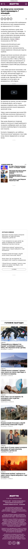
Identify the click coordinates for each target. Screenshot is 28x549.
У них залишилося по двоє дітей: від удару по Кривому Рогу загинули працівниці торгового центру (12, 242)
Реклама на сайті (7, 501)
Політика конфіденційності (18, 501)
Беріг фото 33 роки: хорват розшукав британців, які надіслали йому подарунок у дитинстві (13, 236)
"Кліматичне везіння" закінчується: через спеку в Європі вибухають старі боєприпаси (13, 249)
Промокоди (22, 504)
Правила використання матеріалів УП (14, 502)
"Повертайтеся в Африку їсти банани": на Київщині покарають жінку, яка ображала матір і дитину (13, 345)
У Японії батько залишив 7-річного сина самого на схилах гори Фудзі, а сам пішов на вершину (14, 265)
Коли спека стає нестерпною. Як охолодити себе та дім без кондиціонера (14, 259)
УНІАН (17, 39)
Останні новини (8, 232)
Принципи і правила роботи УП (10, 504)
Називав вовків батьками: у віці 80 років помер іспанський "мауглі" (12, 254)
